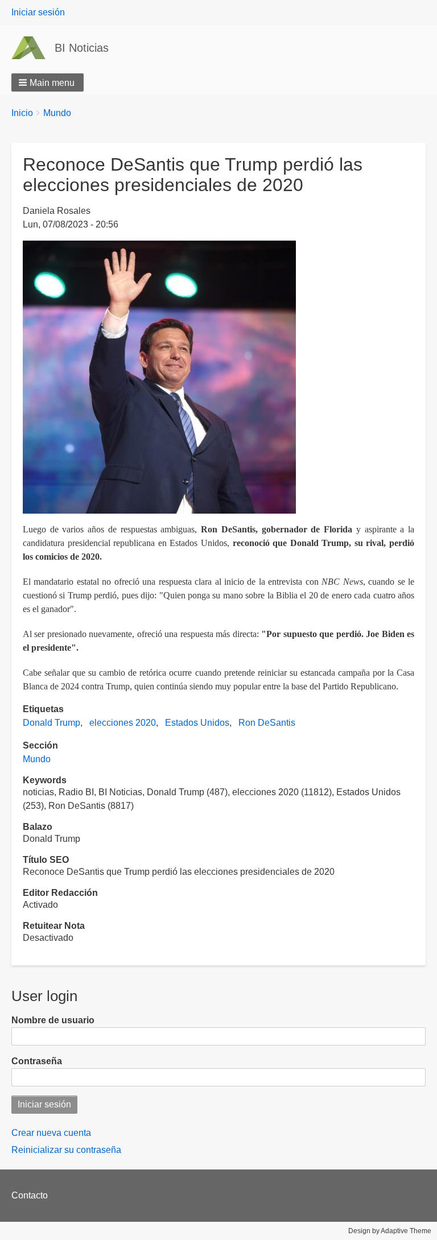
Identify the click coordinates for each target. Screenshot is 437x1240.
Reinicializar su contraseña (66, 1150)
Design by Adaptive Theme (389, 1231)
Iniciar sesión (38, 12)
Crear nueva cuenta (51, 1133)
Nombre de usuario (52, 1020)
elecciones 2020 (122, 723)
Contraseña (36, 1061)
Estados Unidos (197, 723)
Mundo (57, 113)
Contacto (29, 1195)
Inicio (22, 113)
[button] (47, 82)
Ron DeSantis (266, 723)
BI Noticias (82, 48)
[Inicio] (33, 47)
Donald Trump (51, 723)
